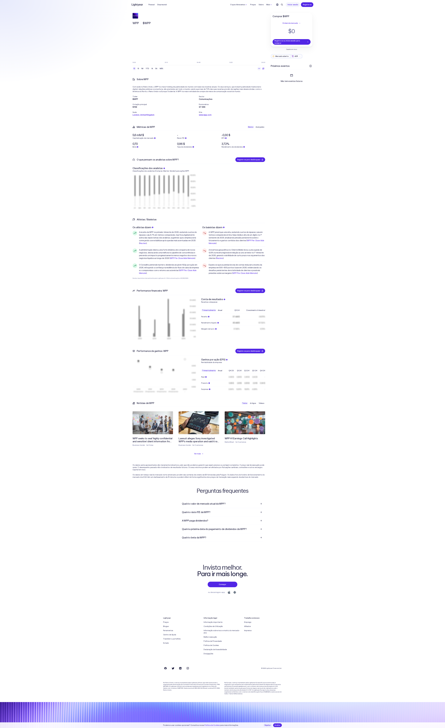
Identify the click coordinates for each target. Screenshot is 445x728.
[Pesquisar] (282, 4)
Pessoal (151, 5)
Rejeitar (268, 725)
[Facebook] (165, 668)
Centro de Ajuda (169, 635)
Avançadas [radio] (260, 127)
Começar (222, 584)
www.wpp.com (205, 115)
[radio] (259, 68)
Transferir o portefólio (172, 639)
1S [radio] (138, 68)
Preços (253, 5)
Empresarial (162, 5)
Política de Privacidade (213, 641)
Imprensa (247, 630)
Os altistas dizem (142, 227)
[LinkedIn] (180, 668)
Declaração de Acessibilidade (215, 649)
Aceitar (277, 725)
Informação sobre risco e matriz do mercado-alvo (222, 631)
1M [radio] (142, 68)
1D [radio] (134, 68)
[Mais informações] (310, 66)
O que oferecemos (237, 5)
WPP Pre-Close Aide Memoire (182, 258)
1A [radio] (152, 68)
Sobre (261, 5)
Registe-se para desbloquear (249, 160)
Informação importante (213, 622)
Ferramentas (168, 630)
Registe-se (307, 5)
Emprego (247, 622)
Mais (268, 5)
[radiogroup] (148, 68)
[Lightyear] (137, 4)
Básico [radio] (250, 127)
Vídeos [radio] (261, 403)
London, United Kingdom (143, 115)
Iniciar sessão (293, 5)
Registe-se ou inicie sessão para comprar (287, 42)
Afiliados (247, 626)
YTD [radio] (147, 68)
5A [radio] (156, 68)
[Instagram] (187, 668)
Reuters (143, 243)
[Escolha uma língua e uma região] (277, 4)
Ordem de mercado (290, 23)
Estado (166, 643)
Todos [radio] (244, 403)
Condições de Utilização (213, 626)
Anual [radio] (220, 310)
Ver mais (197, 454)
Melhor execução (210, 637)
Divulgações (208, 654)
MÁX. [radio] (162, 68)
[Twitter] (173, 668)
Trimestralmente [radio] (209, 310)
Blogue (166, 626)
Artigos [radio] (253, 403)
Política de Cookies (211, 645)
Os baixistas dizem (212, 227)
